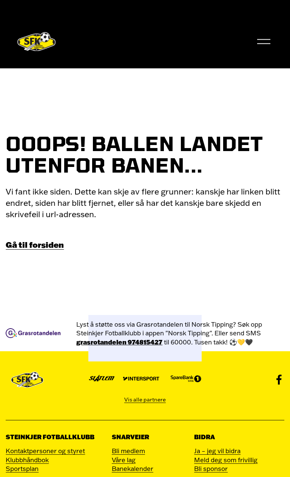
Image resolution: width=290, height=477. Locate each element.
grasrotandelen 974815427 (119, 342)
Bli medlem (128, 451)
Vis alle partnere (145, 399)
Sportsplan (22, 468)
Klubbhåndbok (27, 460)
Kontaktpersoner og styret (45, 451)
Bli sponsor (211, 468)
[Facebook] (279, 379)
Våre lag (124, 460)
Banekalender (132, 468)
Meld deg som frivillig (226, 460)
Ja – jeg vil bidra (217, 451)
